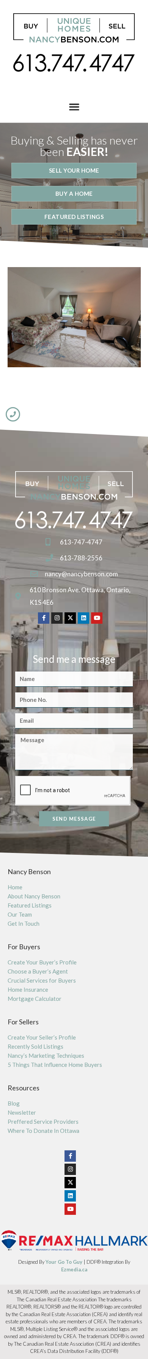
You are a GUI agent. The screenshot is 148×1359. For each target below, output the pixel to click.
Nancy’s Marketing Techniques (46, 1055)
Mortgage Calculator (34, 998)
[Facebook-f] (43, 618)
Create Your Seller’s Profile (42, 1037)
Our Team (20, 914)
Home (15, 887)
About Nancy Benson (34, 896)
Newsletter (22, 1112)
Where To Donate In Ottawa (43, 1130)
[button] (74, 106)
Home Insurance (28, 989)
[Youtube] (96, 618)
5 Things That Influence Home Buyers (55, 1064)
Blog (14, 1103)
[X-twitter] (70, 618)
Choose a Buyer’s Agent (38, 971)
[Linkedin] (83, 618)
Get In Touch (23, 923)
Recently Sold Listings (35, 1046)
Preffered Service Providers (43, 1121)
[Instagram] (57, 618)
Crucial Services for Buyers (42, 980)
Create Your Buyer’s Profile (42, 962)
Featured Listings (30, 905)
